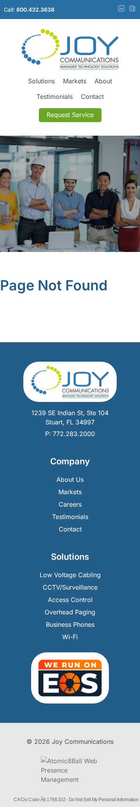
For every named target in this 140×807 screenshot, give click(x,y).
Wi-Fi (70, 637)
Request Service (70, 115)
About (103, 81)
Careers (70, 504)
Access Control (70, 600)
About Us (70, 479)
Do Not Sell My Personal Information (104, 799)
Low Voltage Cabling (70, 575)
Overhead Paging (70, 612)
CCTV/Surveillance (70, 587)
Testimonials (55, 96)
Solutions (41, 81)
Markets (74, 81)
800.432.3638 (35, 9)
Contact (92, 96)
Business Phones (70, 624)
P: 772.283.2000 (70, 434)
